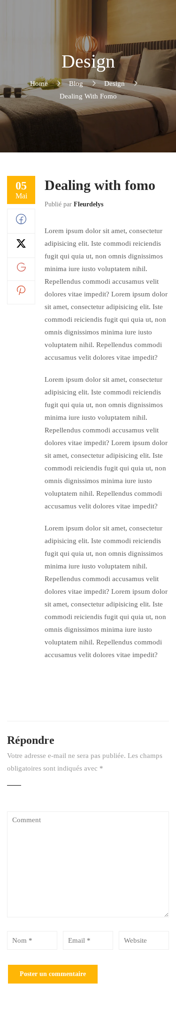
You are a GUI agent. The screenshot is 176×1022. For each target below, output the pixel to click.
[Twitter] (21, 246)
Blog (76, 83)
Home (39, 83)
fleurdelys (88, 204)
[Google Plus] (21, 269)
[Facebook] (21, 222)
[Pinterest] (21, 292)
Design (114, 83)
